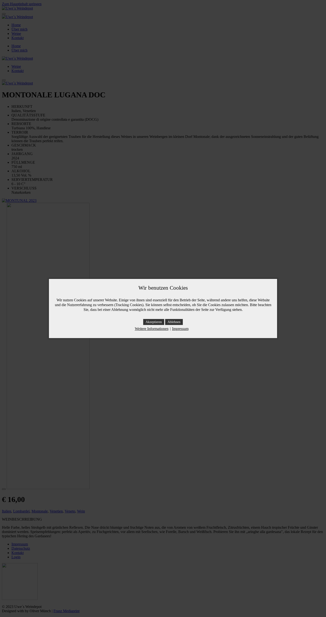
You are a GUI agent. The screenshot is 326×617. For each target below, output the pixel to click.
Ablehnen (174, 322)
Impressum (180, 329)
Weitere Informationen (151, 329)
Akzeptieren (154, 322)
